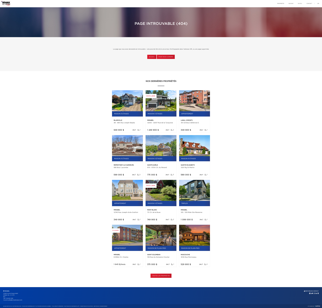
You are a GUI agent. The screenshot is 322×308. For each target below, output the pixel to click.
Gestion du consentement (100, 306)
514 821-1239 (9, 298)
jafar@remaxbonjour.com (15, 300)
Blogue (291, 3)
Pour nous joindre (165, 57)
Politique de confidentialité (71, 306)
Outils (300, 3)
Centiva (317, 306)
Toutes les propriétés (161, 275)
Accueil (152, 57)
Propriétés (280, 3)
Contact (309, 3)
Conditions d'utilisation (86, 306)
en (318, 3)
